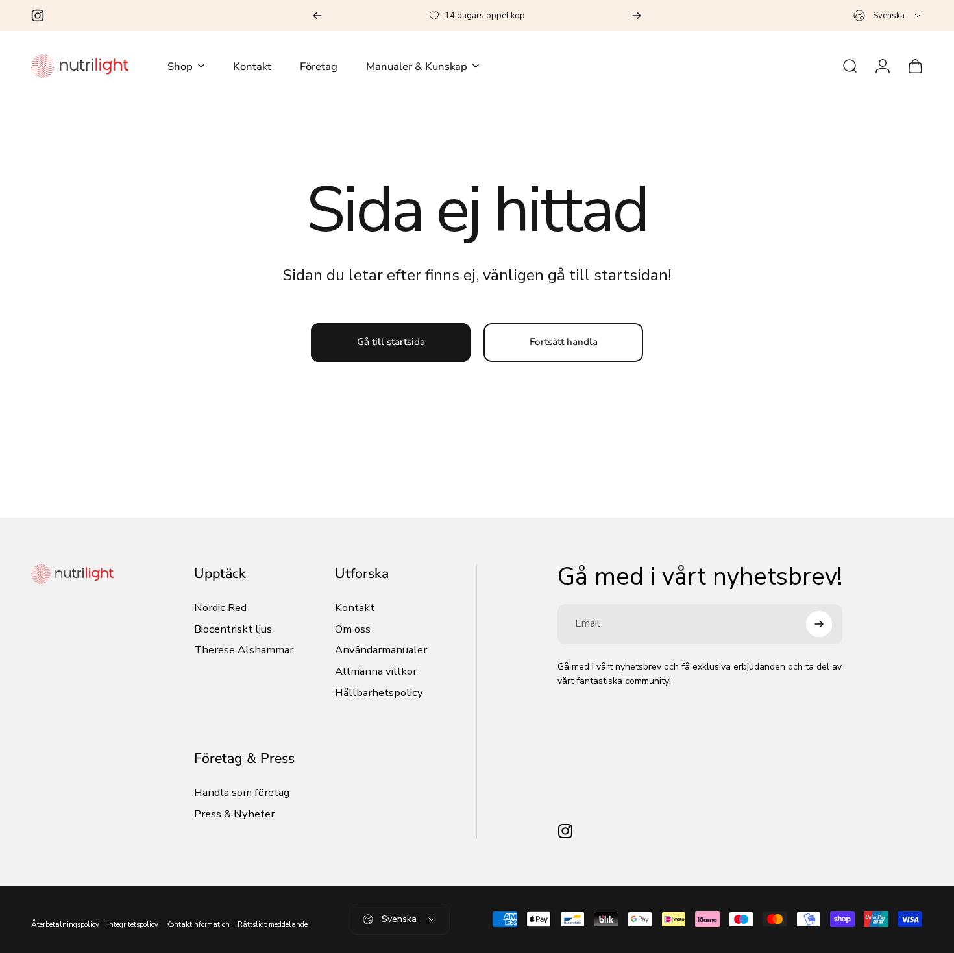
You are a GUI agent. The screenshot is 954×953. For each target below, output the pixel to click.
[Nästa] (636, 15)
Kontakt (354, 608)
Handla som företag (241, 793)
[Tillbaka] (317, 15)
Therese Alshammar (243, 650)
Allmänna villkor (376, 672)
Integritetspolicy (132, 925)
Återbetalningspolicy (65, 925)
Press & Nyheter (234, 814)
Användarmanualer (381, 650)
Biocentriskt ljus (233, 629)
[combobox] (888, 15)
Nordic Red (220, 608)
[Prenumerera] (819, 624)
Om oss (353, 629)
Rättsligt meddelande (273, 925)
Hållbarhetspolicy (379, 693)
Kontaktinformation (198, 925)
